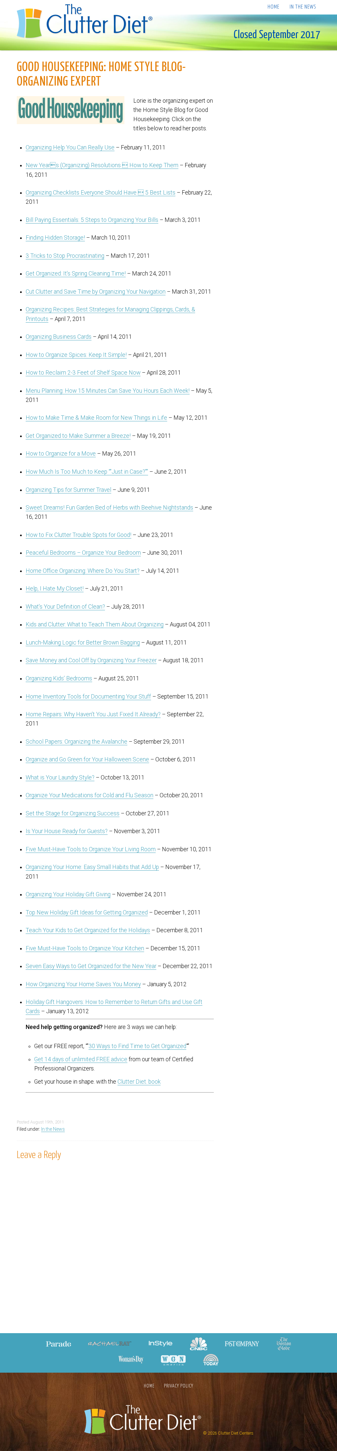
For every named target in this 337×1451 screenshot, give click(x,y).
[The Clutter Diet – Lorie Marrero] (87, 22)
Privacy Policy (178, 1386)
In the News (303, 7)
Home (273, 7)
